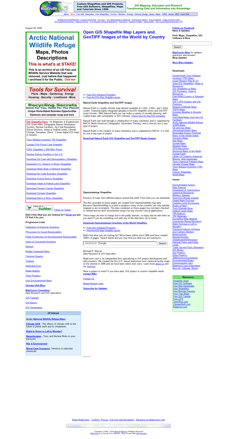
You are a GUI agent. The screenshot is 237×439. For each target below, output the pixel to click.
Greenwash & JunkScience (186, 190)
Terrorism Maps (180, 138)
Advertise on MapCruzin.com (150, 420)
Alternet (29, 246)
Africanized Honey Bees (184, 130)
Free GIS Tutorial (182, 296)
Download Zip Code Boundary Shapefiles (47, 174)
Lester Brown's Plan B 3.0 (185, 81)
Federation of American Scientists (43, 227)
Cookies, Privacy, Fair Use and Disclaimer (112, 420)
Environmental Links (182, 263)
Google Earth (179, 154)
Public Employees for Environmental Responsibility (51, 237)
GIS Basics (31, 302)
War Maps (177, 141)
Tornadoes (123, 22)
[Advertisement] (112, 67)
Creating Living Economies (185, 203)
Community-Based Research (186, 221)
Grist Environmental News (39, 280)
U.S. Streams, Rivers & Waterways (103, 22)
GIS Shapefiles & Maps (184, 88)
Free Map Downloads (183, 286)
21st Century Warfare (183, 232)
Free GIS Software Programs (101, 94)
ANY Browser (141, 433)
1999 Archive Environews (185, 258)
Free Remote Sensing (184, 291)
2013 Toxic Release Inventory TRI (169, 22)
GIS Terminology (34, 307)
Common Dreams (34, 256)
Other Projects (179, 255)
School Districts (155, 20)
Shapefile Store (181, 281)
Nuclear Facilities (135, 22)
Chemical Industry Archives (186, 229)
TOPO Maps (178, 109)
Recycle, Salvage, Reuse (185, 268)
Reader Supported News (38, 251)
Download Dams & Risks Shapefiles (45, 198)
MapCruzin (94, 433)
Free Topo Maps (181, 294)
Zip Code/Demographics (64, 22)
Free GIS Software (182, 283)
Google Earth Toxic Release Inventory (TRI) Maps (186, 77)
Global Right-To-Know (183, 200)
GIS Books (178, 250)
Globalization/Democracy (185, 239)
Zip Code (101, 20)
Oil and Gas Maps (181, 127)
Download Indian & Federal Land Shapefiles (48, 183)
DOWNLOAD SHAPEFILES (68, 20)
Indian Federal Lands (171, 20)
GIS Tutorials (32, 298)
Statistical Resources (183, 192)
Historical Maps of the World (186, 151)
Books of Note (179, 205)
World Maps (178, 174)
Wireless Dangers (181, 195)
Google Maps (179, 143)
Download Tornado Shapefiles (41, 193)
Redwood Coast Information (186, 265)
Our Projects (178, 252)
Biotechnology (179, 234)
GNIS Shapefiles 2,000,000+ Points (44, 149)
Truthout (30, 261)
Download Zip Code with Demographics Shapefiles (52, 159)
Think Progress (33, 275)
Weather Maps (179, 146)
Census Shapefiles (181, 172)
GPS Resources (180, 148)
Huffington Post (33, 266)
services (91, 266)
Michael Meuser (120, 431)
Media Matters (33, 271)
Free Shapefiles (181, 288)
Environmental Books (183, 260)
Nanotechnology (180, 237)
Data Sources (179, 187)
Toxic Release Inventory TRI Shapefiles (46, 139)
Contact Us (88, 278)
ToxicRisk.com (180, 301)
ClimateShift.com (182, 304)
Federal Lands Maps (182, 211)
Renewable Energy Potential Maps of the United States (186, 134)
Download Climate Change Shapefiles (45, 188)
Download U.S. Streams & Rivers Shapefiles (49, 164)
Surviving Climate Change (185, 198)
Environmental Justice (183, 185)
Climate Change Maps (183, 164)
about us (159, 263)
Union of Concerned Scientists (41, 241)
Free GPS (178, 299)
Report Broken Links (93, 283)
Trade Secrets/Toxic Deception (188, 247)
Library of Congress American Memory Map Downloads (187, 157)
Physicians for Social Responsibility (44, 232)
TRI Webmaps (179, 216)
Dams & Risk (149, 22)
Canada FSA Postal (88, 20)
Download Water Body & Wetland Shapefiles (49, 169)
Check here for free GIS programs (148, 116)
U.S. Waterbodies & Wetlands (118, 20)
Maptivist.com (180, 307)
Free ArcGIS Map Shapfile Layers (103, 97)
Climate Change (81, 22)
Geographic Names (139, 20)
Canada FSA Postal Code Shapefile (44, 144)
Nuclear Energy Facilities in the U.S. (45, 154)
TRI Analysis (178, 213)
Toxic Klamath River (182, 208)
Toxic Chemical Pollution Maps (188, 161)
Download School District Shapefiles (45, 178)
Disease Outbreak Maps (184, 107)
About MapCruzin (80, 420)
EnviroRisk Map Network (184, 219)
